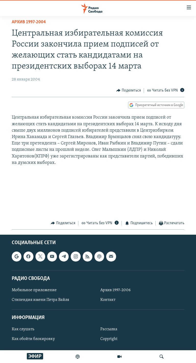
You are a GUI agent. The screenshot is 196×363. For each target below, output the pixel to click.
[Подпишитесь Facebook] (28, 257)
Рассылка (108, 329)
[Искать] (161, 356)
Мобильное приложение (34, 290)
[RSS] (87, 257)
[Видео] (119, 356)
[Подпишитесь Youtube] (52, 257)
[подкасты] (77, 356)
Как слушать (23, 329)
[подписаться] (111, 257)
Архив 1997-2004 (29, 22)
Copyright (108, 339)
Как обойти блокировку (33, 339)
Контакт (107, 300)
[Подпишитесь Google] (16, 257)
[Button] (128, 90)
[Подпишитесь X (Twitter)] (40, 257)
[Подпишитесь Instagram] (75, 257)
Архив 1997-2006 (115, 290)
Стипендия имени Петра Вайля (40, 300)
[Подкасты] (99, 257)
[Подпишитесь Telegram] (64, 257)
